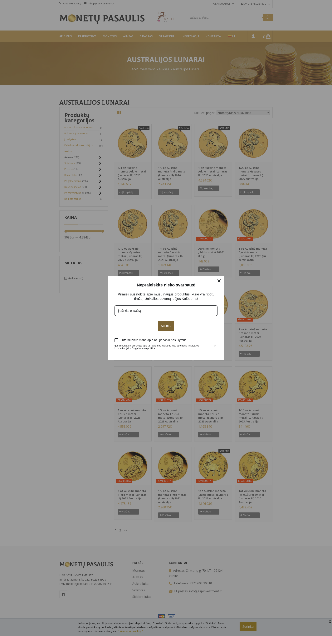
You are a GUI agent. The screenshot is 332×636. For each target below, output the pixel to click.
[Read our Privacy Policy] (215, 346)
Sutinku (166, 325)
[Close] (219, 280)
